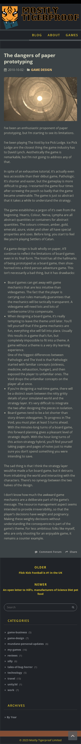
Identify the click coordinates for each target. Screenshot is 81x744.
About (54, 35)
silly (10, 661)
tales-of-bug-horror (20, 667)
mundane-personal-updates (25, 644)
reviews (12, 655)
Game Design (41, 70)
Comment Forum (50, 552)
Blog (37, 35)
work (11, 690)
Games (72, 35)
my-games (14, 649)
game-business (17, 632)
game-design (16, 638)
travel (11, 678)
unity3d (12, 684)
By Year (12, 717)
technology (15, 672)
